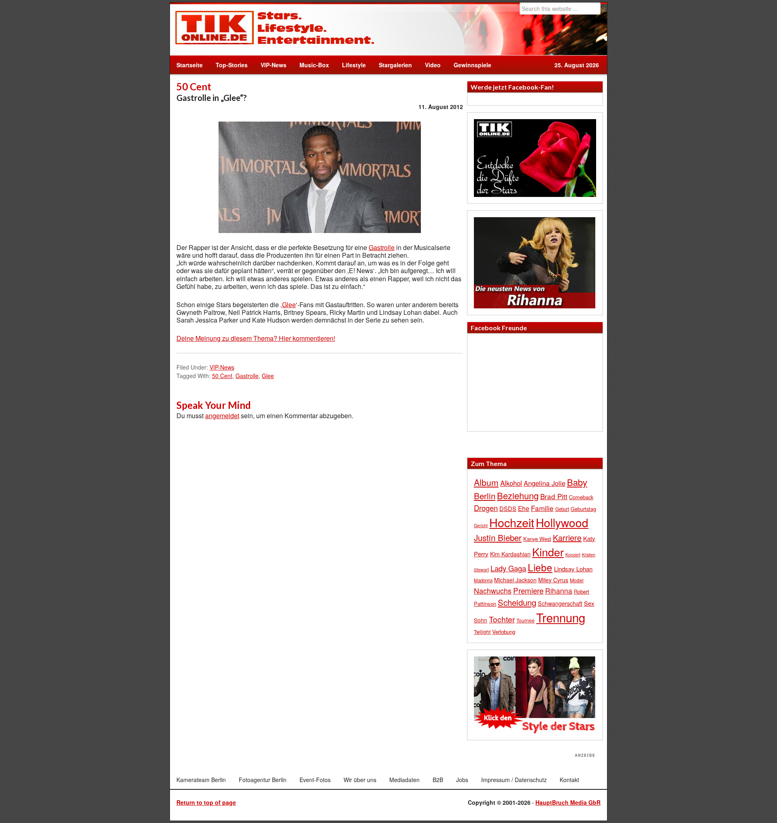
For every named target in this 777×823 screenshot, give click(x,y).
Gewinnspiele (472, 65)
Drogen (486, 507)
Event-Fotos (315, 780)
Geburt (562, 509)
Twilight (482, 631)
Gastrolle (382, 247)
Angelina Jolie (544, 483)
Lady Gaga (508, 568)
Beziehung (518, 495)
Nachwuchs (493, 591)
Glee (289, 304)
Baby (577, 482)
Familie (542, 508)
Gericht (481, 525)
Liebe (540, 567)
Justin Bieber (498, 537)
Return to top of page (206, 802)
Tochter (502, 619)
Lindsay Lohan (573, 568)
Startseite (189, 65)
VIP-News (274, 65)
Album (486, 482)
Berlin (484, 496)
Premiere (528, 590)
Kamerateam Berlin (201, 780)
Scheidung (517, 602)
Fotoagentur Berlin (263, 780)
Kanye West (537, 539)
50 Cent (222, 376)
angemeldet (222, 415)
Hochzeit (511, 522)
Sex (589, 603)
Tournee (525, 620)
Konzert (572, 554)
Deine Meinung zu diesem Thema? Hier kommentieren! (255, 338)
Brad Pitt (553, 496)
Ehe (523, 508)
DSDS (507, 508)
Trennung (560, 617)
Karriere (567, 537)
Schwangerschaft (560, 603)
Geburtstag (583, 509)
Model (577, 580)
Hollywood (562, 522)
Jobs (462, 780)
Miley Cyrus (553, 580)
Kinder (548, 552)
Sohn (480, 620)
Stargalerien (395, 65)
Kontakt (569, 780)
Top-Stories (232, 65)
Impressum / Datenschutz (514, 780)
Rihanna (558, 591)
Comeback (581, 497)
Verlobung (503, 631)
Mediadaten (404, 780)
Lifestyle (350, 65)
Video (429, 65)
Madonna (483, 580)
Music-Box (311, 65)
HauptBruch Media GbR (568, 802)
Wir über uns (360, 780)
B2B (438, 780)
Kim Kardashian (510, 554)
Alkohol (511, 483)
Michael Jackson (515, 580)
